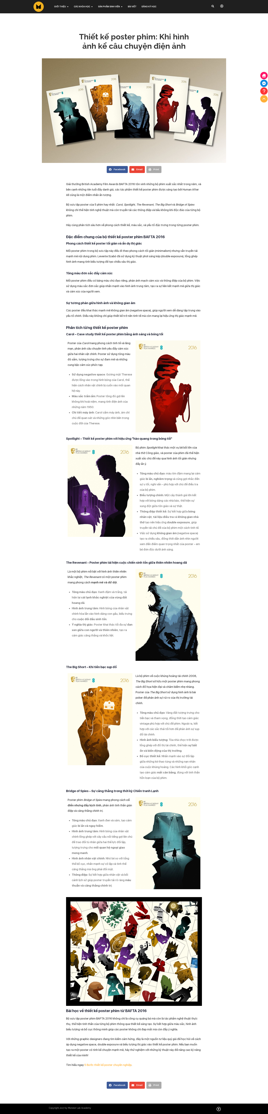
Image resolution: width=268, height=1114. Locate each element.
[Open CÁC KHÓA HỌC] (92, 6)
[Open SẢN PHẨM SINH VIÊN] (122, 6)
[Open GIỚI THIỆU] (68, 6)
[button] (117, 169)
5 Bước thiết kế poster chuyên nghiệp (108, 1065)
